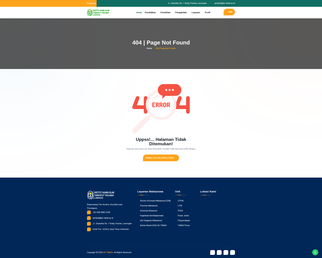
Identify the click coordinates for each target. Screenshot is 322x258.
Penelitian (165, 12)
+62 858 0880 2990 (101, 212)
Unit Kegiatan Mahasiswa (150, 220)
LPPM (180, 201)
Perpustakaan (183, 220)
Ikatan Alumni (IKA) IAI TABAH (153, 225)
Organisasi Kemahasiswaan (151, 215)
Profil (207, 12)
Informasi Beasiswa (148, 210)
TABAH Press (183, 225)
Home (139, 12)
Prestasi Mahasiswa (148, 205)
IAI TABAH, (108, 252)
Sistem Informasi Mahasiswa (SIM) (155, 201)
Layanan (196, 12)
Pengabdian (181, 12)
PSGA (180, 210)
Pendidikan (150, 12)
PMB (230, 12)
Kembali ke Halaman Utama (160, 158)
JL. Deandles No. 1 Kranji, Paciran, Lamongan (187, 3)
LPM (179, 205)
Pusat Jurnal (183, 215)
